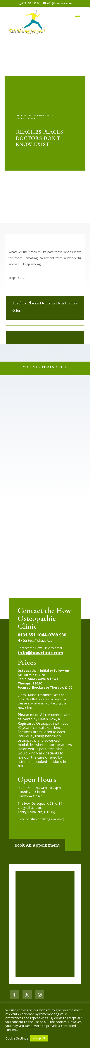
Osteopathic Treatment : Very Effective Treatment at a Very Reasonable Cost (45, 396)
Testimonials (25, 118)
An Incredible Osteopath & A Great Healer (45, 463)
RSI (54, 115)
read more (14, 444)
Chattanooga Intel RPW (45, 529)
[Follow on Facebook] (14, 994)
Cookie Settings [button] (16, 1038)
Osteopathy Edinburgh (32, 115)
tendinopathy (55, 467)
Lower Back (43, 402)
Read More (33, 1026)
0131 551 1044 (32, 635)
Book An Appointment (37, 845)
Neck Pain (57, 533)
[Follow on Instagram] (39, 994)
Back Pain (29, 402)
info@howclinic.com (40, 653)
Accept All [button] (39, 1038)
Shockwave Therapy (34, 467)
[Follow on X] (27, 994)
